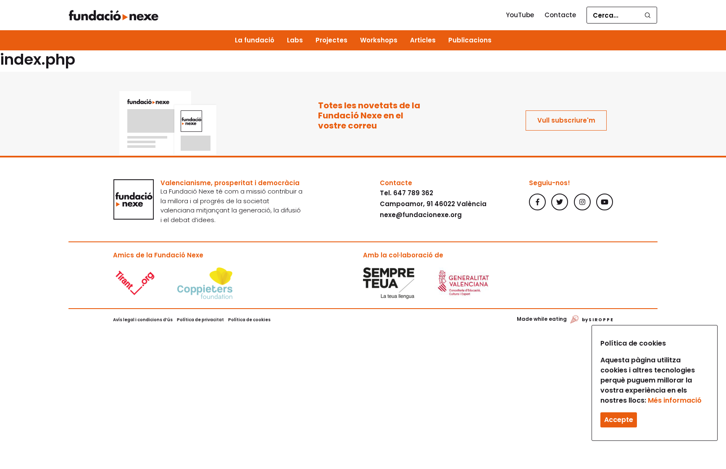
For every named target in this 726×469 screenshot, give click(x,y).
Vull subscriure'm (566, 120)
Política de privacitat (200, 320)
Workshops (378, 40)
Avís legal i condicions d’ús (143, 320)
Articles (423, 40)
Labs (295, 40)
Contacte (560, 14)
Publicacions (470, 40)
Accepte (618, 419)
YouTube (520, 14)
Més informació (675, 400)
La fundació (254, 40)
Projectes (331, 40)
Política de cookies (249, 320)
